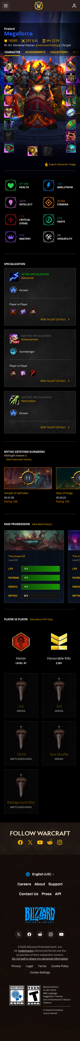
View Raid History (42, 524)
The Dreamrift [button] (16, 556)
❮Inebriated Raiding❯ (48, 45)
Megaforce (18, 33)
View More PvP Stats (41, 619)
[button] (50, 40)
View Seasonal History (18, 459)
